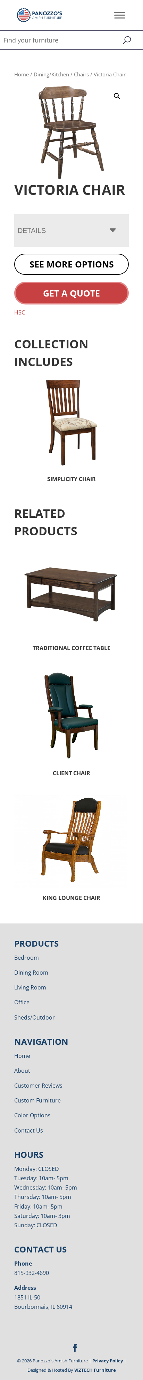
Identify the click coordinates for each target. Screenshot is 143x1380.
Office (22, 1002)
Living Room (30, 987)
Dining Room (31, 972)
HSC (19, 312)
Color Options (32, 1115)
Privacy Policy (107, 1361)
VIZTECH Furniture (95, 1370)
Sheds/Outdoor (34, 1017)
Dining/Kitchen (51, 74)
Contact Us (28, 1130)
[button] (117, 96)
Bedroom (26, 957)
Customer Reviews (38, 1085)
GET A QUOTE (71, 293)
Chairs (81, 74)
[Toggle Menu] (119, 15)
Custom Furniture (37, 1100)
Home (21, 74)
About (22, 1070)
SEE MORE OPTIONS (72, 264)
